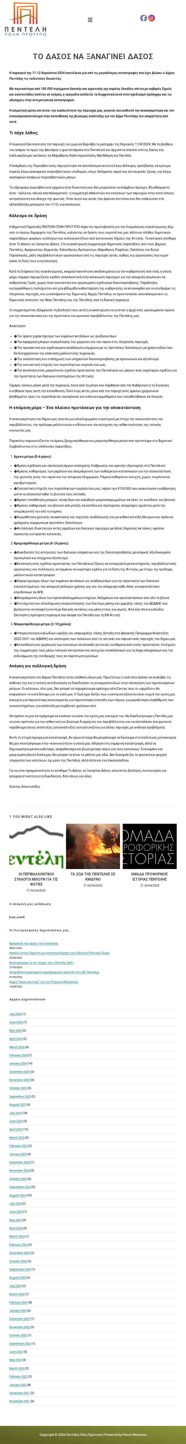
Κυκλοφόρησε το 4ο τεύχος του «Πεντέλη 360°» (41, 962)
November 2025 (19, 1080)
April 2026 (15, 1038)
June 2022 (16, 1351)
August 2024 (17, 1195)
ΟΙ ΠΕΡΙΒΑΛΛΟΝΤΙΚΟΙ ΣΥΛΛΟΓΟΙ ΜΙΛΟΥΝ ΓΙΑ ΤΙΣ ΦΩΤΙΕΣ (36, 879)
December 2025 (19, 1071)
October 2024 (18, 1179)
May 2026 (15, 1030)
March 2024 (16, 1236)
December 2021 (19, 1393)
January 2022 (18, 1385)
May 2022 (15, 1360)
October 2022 (18, 1335)
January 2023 (18, 1310)
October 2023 (18, 1261)
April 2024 (15, 1228)
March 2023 (16, 1294)
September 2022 (20, 1343)
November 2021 (19, 1401)
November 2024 (19, 1170)
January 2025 (18, 1154)
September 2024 (20, 1187)
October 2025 (18, 1088)
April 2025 (15, 1129)
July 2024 (15, 1203)
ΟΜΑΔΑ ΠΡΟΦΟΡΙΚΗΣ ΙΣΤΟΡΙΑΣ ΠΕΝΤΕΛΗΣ (150, 876)
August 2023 (17, 1277)
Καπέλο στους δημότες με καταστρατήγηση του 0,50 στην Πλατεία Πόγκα (59, 953)
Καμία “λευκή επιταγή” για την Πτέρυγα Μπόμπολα (43, 982)
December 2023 (19, 1253)
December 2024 (19, 1162)
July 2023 (15, 1286)
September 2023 (20, 1269)
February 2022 (18, 1376)
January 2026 (18, 1063)
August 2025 (17, 1104)
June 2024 (16, 1211)
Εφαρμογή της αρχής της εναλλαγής (33, 943)
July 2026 (15, 1014)
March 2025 (16, 1137)
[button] (90, 20)
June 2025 (16, 1121)
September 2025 (20, 1096)
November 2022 (19, 1327)
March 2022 (16, 1368)
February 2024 (18, 1244)
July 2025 (15, 1113)
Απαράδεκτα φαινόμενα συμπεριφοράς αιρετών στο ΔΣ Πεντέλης (54, 972)
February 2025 (18, 1145)
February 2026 (18, 1055)
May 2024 (15, 1220)
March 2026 (16, 1047)
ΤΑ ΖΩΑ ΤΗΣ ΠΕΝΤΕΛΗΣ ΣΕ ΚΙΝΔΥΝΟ (93, 876)
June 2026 (16, 1022)
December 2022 (19, 1318)
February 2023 (18, 1302)
